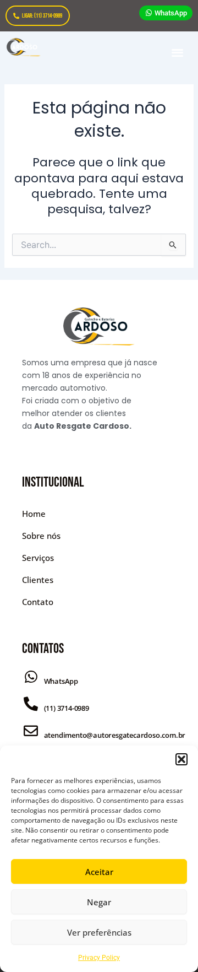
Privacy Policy (99, 958)
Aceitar (99, 871)
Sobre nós (41, 535)
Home (34, 513)
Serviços (38, 557)
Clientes (37, 579)
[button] (181, 759)
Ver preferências (99, 932)
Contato (37, 601)
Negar (99, 902)
